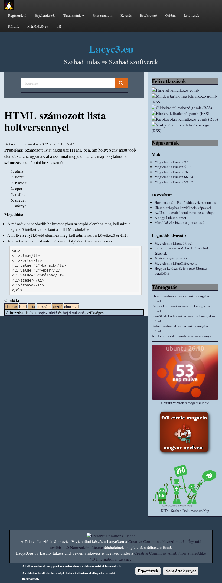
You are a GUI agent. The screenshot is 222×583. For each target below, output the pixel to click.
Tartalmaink (72, 15)
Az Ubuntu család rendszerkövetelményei (185, 212)
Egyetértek (148, 571)
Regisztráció (17, 15)
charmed (71, 306)
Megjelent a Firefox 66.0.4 (174, 176)
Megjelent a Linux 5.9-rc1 (174, 243)
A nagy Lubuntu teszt (170, 217)
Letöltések (191, 15)
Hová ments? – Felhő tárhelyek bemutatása (186, 202)
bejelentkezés (74, 312)
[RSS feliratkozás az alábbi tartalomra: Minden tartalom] (185, 99)
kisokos (11, 306)
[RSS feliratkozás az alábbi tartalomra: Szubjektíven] (185, 128)
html (23, 306)
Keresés (126, 15)
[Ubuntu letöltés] (185, 372)
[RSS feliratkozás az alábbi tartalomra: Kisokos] (185, 119)
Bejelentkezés (45, 15)
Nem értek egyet (180, 571)
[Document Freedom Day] (185, 485)
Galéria (170, 15)
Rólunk (13, 26)
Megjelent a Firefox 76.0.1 (174, 171)
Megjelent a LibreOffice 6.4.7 (176, 263)
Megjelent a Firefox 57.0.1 (174, 166)
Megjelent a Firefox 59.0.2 (174, 181)
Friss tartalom (102, 15)
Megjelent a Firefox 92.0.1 (174, 161)
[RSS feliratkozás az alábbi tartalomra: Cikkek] (185, 108)
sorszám (44, 306)
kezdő (57, 306)
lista (31, 306)
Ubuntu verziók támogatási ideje (185, 402)
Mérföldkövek (37, 26)
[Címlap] (9, 5)
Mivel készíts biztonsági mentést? (179, 222)
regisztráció (47, 312)
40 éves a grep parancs (171, 258)
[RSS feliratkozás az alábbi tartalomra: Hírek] (185, 113)
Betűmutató (148, 15)
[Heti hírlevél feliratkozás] (185, 90)
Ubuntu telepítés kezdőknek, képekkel (183, 207)
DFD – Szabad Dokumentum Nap (185, 510)
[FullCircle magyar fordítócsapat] (185, 432)
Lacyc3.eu (111, 48)
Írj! (59, 26)
